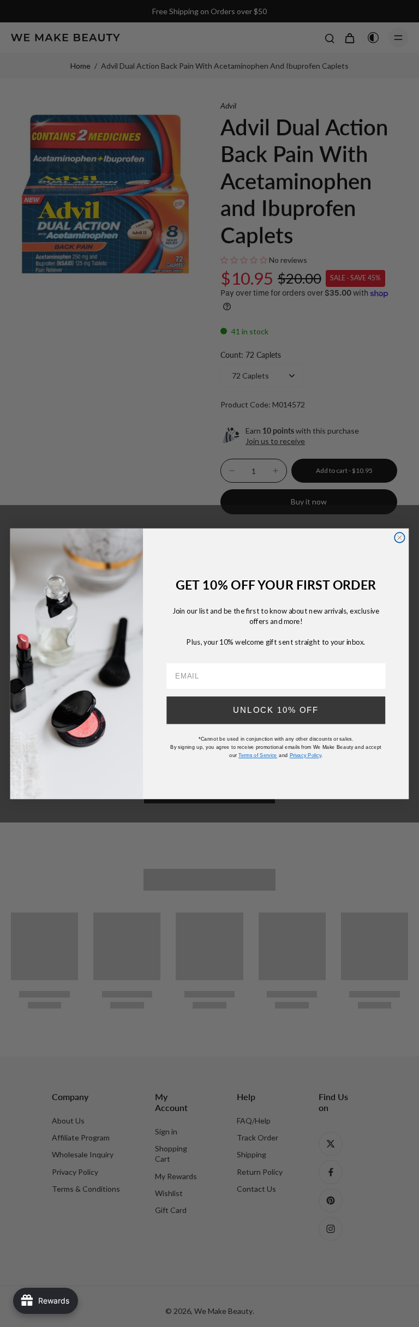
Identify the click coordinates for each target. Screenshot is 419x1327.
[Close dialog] (399, 537)
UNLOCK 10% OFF (276, 709)
